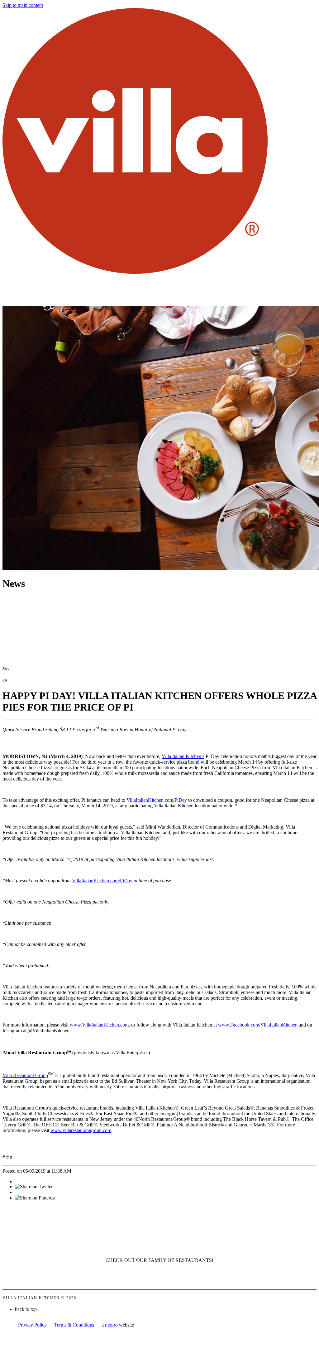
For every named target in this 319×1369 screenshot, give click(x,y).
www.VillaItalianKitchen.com (99, 1024)
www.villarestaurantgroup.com (80, 1130)
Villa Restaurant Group (25, 1075)
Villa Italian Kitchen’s (183, 756)
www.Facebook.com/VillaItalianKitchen (258, 1024)
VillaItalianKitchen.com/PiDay (156, 800)
